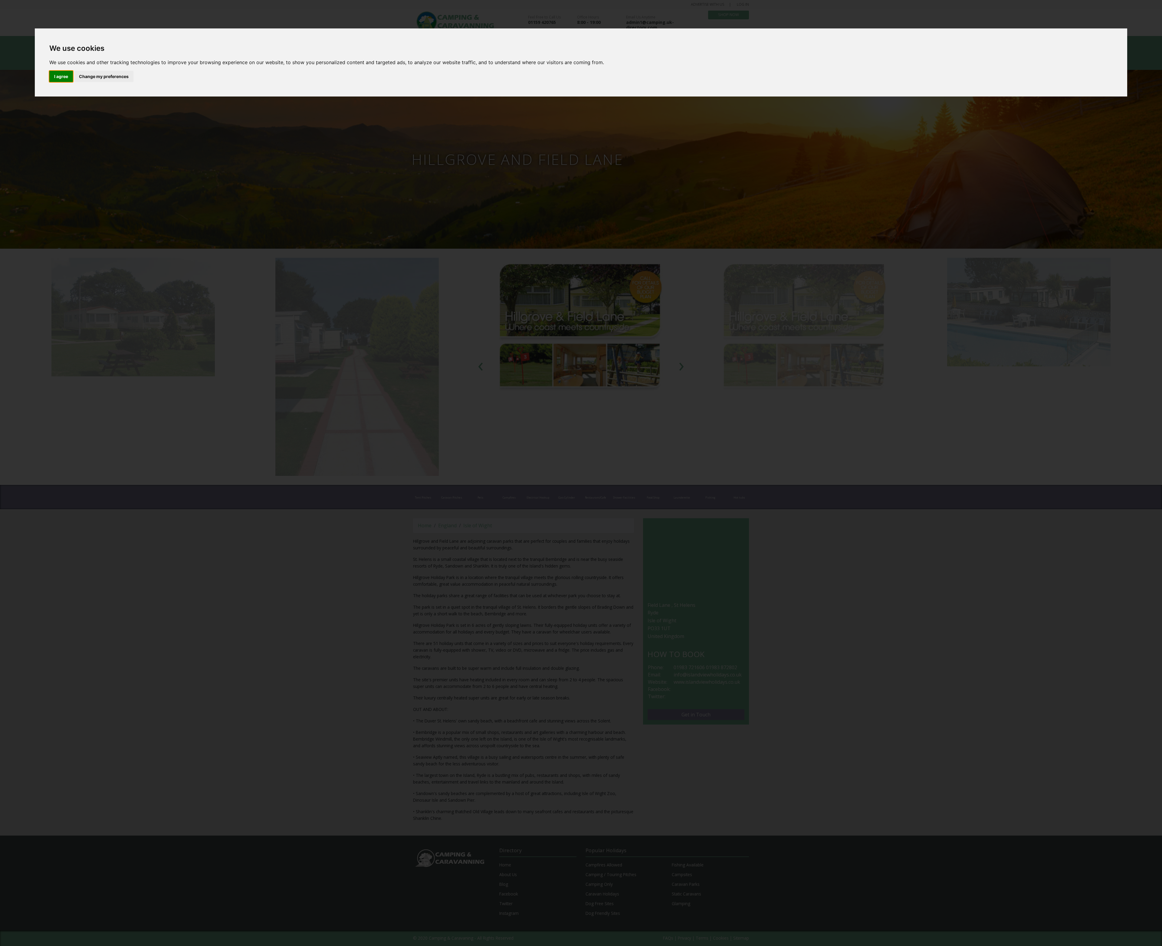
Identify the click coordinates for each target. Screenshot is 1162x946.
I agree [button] (61, 76)
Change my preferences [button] (104, 76)
